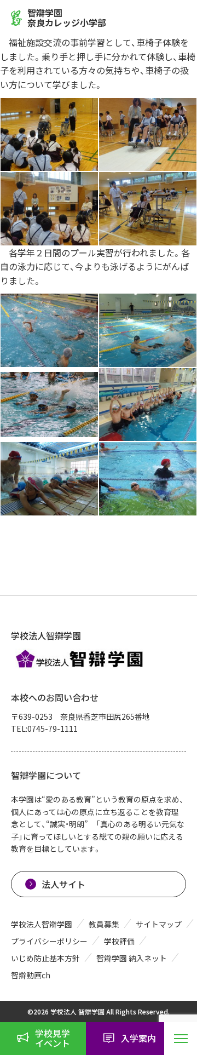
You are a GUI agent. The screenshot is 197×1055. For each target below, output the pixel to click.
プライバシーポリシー (49, 941)
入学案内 (138, 1038)
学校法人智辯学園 (41, 924)
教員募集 (104, 924)
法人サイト (63, 884)
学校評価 (119, 941)
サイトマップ (159, 924)
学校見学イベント (52, 1038)
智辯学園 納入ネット (131, 958)
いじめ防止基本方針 (45, 958)
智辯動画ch (30, 975)
